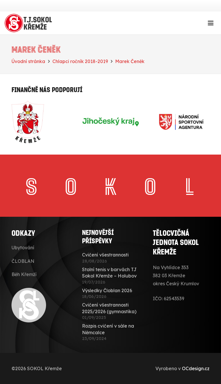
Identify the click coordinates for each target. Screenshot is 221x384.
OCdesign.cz (195, 368)
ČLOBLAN (23, 261)
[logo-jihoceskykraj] (110, 122)
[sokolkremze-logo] (29, 23)
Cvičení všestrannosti (105, 255)
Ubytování (23, 247)
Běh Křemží (24, 274)
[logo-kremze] (40, 122)
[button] (210, 23)
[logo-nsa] (181, 122)
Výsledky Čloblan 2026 (107, 290)
